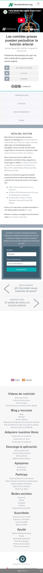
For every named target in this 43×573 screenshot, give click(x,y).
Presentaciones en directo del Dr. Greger (21, 405)
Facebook (21, 497)
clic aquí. (28, 210)
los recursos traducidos (18, 217)
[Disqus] (21, 341)
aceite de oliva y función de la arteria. (18, 153)
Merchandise (21, 469)
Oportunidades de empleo (21, 483)
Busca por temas (21, 397)
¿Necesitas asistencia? (21, 538)
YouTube (21, 505)
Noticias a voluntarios (21, 519)
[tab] (21, 95)
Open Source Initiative (21, 486)
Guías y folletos (21, 419)
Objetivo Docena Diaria (21, 458)
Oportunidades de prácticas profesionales (21, 481)
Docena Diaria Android (21, 453)
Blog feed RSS (21, 524)
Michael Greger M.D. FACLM (16, 48)
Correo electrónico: (14, 259)
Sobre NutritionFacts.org (21, 533)
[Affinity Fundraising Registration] (22, 559)
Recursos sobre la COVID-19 (21, 427)
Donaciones (21, 467)
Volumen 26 (21, 51)
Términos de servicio (21, 546)
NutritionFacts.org (23, 4)
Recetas (21, 417)
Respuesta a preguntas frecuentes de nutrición (21, 422)
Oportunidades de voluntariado (22, 478)
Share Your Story (21, 489)
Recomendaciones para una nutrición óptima (21, 425)
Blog (21, 414)
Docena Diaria (21, 456)
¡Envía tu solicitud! (30, 568)
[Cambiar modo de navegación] (38, 4)
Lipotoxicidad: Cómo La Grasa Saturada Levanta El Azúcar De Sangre (20, 200)
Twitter (21, 500)
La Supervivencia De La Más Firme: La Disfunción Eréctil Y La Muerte (20, 165)
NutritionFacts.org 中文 (21, 508)
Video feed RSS (21, 522)
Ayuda (21, 536)
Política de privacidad (21, 544)
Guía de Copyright (22, 541)
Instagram (21, 503)
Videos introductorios (21, 400)
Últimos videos (21, 403)
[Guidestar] (17, 559)
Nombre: (10, 250)
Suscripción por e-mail (21, 517)
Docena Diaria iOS (22, 450)
